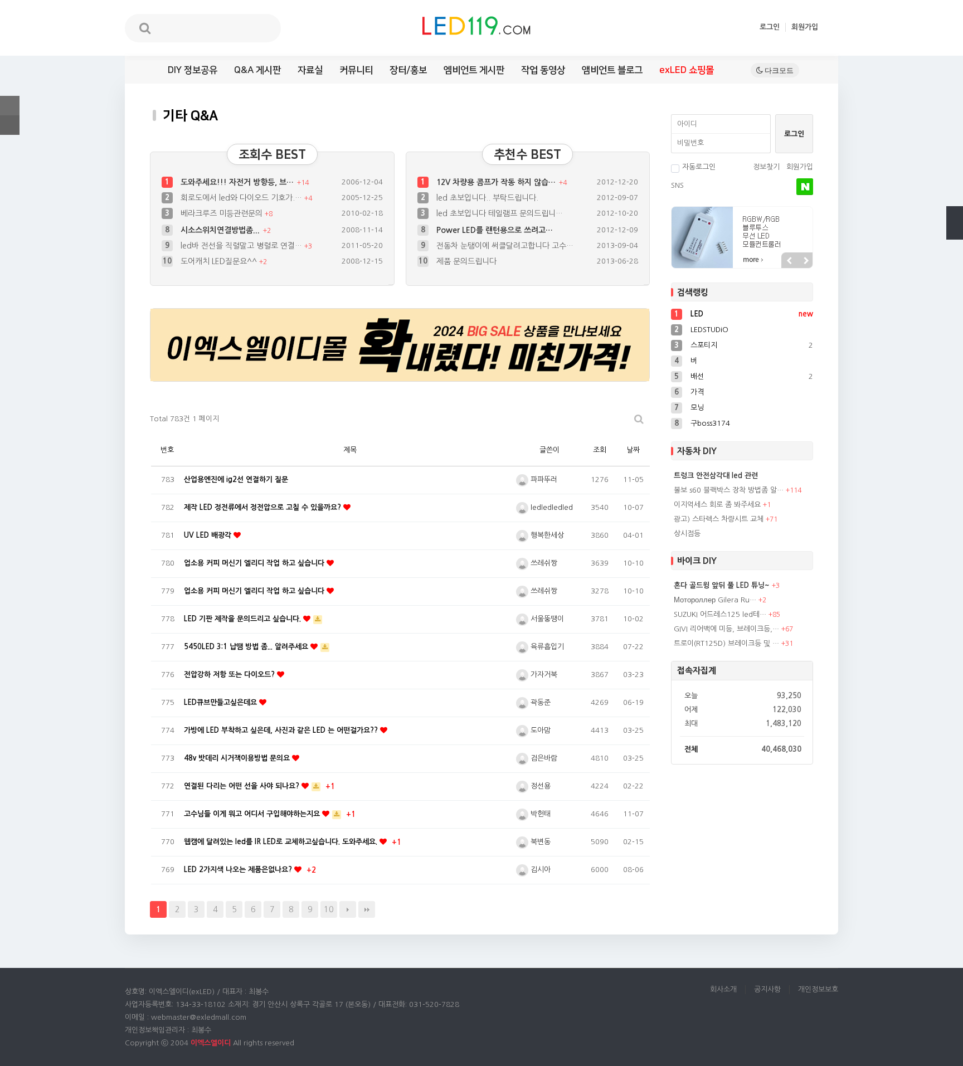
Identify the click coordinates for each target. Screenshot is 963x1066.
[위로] (954, 214)
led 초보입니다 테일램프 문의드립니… (499, 213)
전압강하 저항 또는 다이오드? (230, 674)
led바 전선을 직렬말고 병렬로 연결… (242, 230)
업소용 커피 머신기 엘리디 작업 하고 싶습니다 (255, 563)
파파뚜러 (542, 479)
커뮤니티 (356, 70)
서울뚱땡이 (546, 618)
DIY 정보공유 (192, 70)
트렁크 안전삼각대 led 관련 (716, 475)
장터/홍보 (408, 70)
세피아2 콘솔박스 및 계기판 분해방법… (246, 261)
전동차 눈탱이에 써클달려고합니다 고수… (504, 230)
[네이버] (804, 186)
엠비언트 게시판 (474, 70)
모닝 (697, 407)
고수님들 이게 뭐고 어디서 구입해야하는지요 (253, 813)
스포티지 (703, 345)
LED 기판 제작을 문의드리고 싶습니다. (243, 618)
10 (329, 909)
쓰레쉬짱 (542, 563)
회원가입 (804, 27)
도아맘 (539, 730)
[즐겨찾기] (10, 105)
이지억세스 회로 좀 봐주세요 (717, 504)
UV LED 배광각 (209, 535)
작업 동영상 (543, 70)
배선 (697, 376)
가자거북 (542, 674)
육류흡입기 (546, 646)
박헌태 (539, 813)
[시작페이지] (10, 125)
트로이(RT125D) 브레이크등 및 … (726, 643)
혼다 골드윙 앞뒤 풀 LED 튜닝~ (722, 585)
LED (696, 314)
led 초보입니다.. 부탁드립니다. (487, 198)
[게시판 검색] (639, 419)
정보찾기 (766, 167)
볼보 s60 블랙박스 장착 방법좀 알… (729, 490)
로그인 (770, 27)
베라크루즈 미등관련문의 (223, 213)
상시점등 (687, 533)
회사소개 (723, 989)
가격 (697, 392)
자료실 (310, 70)
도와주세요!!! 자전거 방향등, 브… (238, 182)
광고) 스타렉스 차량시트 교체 (718, 519)
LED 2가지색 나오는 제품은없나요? (239, 869)
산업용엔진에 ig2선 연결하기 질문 (236, 479)
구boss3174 (710, 423)
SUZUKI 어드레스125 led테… (720, 614)
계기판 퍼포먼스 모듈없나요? (484, 261)
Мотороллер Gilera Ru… (715, 599)
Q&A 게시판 (257, 70)
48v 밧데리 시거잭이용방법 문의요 (238, 758)
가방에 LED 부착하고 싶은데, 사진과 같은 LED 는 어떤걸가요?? (282, 730)
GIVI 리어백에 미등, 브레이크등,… (726, 628)
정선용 (539, 786)
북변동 (539, 841)
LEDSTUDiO (709, 329)
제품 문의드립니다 (466, 246)
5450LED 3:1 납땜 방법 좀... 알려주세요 (247, 646)
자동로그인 (699, 167)
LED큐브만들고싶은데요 (221, 702)
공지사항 (767, 989)
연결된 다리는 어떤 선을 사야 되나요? (242, 786)
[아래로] (954, 231)
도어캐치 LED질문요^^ (220, 246)
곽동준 (539, 702)
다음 (347, 909)
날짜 (633, 450)
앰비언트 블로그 (612, 70)
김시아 (539, 869)
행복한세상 (546, 535)
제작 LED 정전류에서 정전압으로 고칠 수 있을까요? (263, 507)
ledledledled (550, 507)
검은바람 (542, 758)
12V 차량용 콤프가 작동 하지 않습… (497, 182)
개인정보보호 (818, 989)
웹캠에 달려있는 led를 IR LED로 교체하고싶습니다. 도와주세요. (282, 841)
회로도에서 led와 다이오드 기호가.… (242, 198)
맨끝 (366, 909)
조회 (599, 450)
